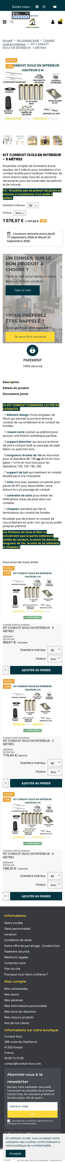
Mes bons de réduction (20, 1012)
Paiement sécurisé (16, 951)
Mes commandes (16, 989)
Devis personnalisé (17, 929)
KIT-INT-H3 (8, 752)
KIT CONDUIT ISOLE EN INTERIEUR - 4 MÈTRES (28, 629)
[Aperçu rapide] (59, 572)
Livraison (10, 934)
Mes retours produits (19, 1017)
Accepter (16, 1153)
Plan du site (12, 969)
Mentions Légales (16, 957)
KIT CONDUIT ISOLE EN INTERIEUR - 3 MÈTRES (28, 742)
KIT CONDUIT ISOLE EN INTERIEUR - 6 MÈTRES (28, 855)
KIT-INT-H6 (8, 865)
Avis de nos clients (16, 1023)
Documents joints (15, 394)
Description (11, 382)
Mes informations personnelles (25, 1006)
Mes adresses (13, 1000)
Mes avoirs (11, 994)
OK (33, 1114)
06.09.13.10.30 (13, 1058)
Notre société (13, 923)
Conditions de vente (18, 940)
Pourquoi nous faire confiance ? (26, 974)
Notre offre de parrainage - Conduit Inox (32, 946)
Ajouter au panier (36, 670)
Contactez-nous (15, 963)
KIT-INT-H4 (8, 639)
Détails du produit (16, 388)
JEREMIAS (8, 636)
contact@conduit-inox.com (22, 1064)
